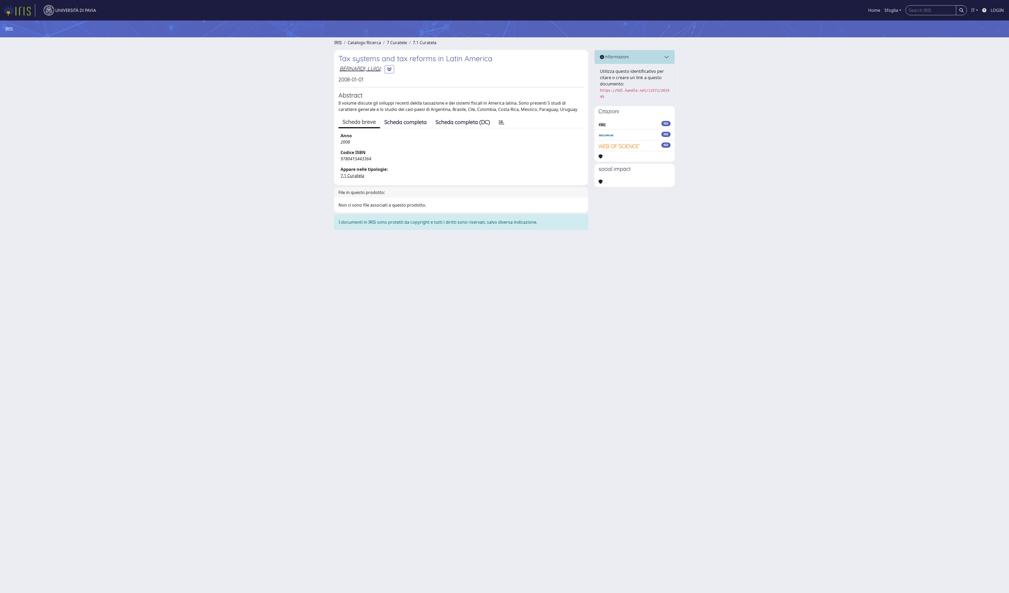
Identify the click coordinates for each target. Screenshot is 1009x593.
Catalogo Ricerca (364, 42)
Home (874, 10)
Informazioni (616, 56)
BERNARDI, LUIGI (359, 68)
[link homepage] (19, 10)
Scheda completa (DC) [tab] (463, 122)
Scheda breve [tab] (359, 122)
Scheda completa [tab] (405, 122)
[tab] (502, 122)
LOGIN (997, 10)
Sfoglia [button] (891, 10)
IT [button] (973, 10)
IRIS (338, 42)
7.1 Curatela (424, 42)
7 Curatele (397, 42)
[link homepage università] (69, 10)
